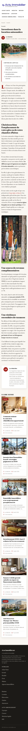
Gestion (4, 700)
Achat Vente (6, 10)
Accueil (3, 22)
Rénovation (5, 13)
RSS (3, 719)
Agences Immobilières (9, 16)
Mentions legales (6, 716)
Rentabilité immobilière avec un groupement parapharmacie (12, 500)
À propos (11, 385)
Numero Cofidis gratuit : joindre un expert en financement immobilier (12, 580)
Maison (21, 10)
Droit (3, 678)
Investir (14, 10)
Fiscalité (21, 16)
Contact (4, 713)
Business (4, 691)
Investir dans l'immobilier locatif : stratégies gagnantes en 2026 (12, 459)
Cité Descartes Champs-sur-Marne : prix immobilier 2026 (11, 621)
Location (14, 13)
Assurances (5, 703)
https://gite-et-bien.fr (15, 193)
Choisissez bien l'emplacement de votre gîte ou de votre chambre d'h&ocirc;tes (14, 67)
